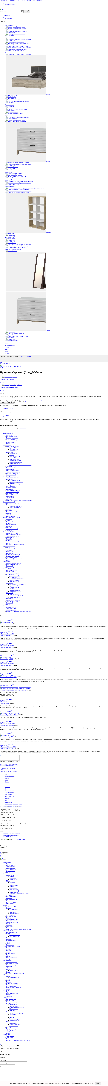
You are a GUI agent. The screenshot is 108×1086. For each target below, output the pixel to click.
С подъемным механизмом (17, 578)
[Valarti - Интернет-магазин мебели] (2, 9)
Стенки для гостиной (25, 39)
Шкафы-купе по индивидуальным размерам (18, 611)
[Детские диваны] (11, 29)
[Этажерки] (9, 340)
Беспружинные (14, 587)
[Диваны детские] (11, 120)
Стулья (13, 110)
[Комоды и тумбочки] (12, 43)
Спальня (7, 52)
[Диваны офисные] (11, 247)
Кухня (12, 106)
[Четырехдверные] (11, 176)
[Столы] (8, 238)
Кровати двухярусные (16, 482)
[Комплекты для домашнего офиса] (16, 188)
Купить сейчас (10, 402)
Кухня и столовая (9, 105)
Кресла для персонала (25, 244)
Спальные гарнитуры (25, 54)
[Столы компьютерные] (13, 164)
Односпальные (14, 480)
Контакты (7, 353)
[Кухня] (8, 106)
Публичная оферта (8, 836)
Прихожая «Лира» (5, 703)
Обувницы (16, 184)
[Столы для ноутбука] (12, 192)
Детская (7, 115)
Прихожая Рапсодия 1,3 (6, 737)
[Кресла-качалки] (11, 333)
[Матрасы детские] (11, 121)
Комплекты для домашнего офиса (35, 188)
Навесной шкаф (14, 456)
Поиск (25, 11)
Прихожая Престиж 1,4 (6, 635)
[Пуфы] (8, 35)
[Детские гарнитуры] (12, 117)
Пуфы (12, 35)
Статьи (7, 351)
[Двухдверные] (10, 173)
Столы (13, 238)
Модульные (13, 449)
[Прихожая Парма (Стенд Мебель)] (54, 713)
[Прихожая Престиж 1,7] (54, 663)
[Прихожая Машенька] (54, 622)
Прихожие (7, 180)
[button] (3, 620)
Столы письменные (23, 162)
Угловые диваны (21, 28)
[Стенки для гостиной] (12, 39)
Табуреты (15, 112)
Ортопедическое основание (17, 584)
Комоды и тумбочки (24, 43)
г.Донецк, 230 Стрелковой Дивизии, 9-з (10, 764)
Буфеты (8, 509)
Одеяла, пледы (10, 571)
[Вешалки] (9, 251)
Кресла (13, 32)
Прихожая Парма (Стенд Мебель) (9, 715)
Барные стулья (19, 113)
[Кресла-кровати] (11, 34)
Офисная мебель (9, 237)
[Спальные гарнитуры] (12, 54)
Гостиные (7, 37)
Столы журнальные (23, 46)
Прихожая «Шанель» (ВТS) (7, 748)
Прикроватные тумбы (25, 99)
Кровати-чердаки (14, 485)
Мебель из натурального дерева (13, 249)
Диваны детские (20, 120)
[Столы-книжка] (11, 50)
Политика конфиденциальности (11, 833)
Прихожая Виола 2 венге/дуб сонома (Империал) (13, 690)
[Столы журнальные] (12, 46)
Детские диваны (20, 29)
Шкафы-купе (8, 172)
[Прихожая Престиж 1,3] (54, 645)
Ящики (11, 455)
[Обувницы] (9, 184)
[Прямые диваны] (11, 27)
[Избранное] (1, 368)
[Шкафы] (9, 40)
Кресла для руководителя (28, 245)
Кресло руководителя (12, 556)
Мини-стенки (13, 450)
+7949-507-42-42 (34, 0)
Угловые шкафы (14, 463)
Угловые (14, 177)
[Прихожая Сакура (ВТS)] (54, 657)
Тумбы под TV (20, 42)
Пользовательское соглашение (11, 835)
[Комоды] (9, 98)
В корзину (3, 402)
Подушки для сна (14, 591)
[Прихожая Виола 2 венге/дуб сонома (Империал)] (54, 687)
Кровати (48, 94)
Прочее (8, 543)
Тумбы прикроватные (13, 490)
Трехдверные (18, 175)
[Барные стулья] (10, 113)
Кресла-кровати (20, 34)
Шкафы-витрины (15, 460)
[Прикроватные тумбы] (12, 99)
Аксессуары (10, 497)
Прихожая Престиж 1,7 (6, 665)
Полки (13, 168)
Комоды (14, 98)
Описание (6, 415)
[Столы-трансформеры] (12, 47)
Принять (98, 1083)
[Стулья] (8, 110)
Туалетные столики (23, 101)
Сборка (7, 347)
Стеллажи (15, 45)
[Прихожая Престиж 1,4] (54, 634)
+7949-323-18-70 (7, 0)
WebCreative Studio (20, 839)
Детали (5, 416)
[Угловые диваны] (11, 28)
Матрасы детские (21, 121)
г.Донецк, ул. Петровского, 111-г (8, 765)
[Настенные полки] (11, 49)
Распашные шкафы (16, 462)
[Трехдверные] (10, 175)
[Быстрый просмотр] (12, 620)
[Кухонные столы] (11, 107)
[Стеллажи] (9, 45)
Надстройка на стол (15, 549)
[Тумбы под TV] (11, 42)
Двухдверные (18, 173)
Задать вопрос (9, 408)
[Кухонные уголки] (11, 109)
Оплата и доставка (10, 345)
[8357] (2, 365)
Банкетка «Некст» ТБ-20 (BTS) (8, 677)
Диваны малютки (22, 31)
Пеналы (14, 243)
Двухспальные (14, 576)
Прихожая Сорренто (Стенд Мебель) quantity (12, 401)
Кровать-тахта (14, 483)
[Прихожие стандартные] (13, 181)
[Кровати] (26, 94)
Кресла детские (14, 541)
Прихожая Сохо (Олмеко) (7, 725)
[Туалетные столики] (12, 101)
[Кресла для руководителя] (13, 245)
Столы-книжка (20, 50)
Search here (3, 11)
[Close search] (1, 851)
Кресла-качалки (20, 333)
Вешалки (14, 251)
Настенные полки (22, 49)
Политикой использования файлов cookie (82, 1083)
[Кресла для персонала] (12, 244)
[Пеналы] (9, 243)
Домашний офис (9, 186)
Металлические (14, 580)
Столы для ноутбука (23, 192)
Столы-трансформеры (25, 47)
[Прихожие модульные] (12, 183)
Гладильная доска (11, 570)
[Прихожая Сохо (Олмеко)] (1, 377)
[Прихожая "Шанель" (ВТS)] (54, 747)
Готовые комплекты (15, 506)
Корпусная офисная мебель (14, 558)
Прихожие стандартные (26, 181)
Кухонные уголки (22, 109)
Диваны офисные (22, 247)
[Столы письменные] (12, 162)
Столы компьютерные (25, 164)
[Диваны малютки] (11, 31)
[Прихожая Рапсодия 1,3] (54, 735)
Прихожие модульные (25, 183)
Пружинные (13, 586)
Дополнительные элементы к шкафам (20, 465)
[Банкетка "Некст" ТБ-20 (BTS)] (54, 675)
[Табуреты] (9, 112)
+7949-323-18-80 (20, 0)
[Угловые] (9, 177)
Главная (7, 343)
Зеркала (48, 290)
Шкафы (14, 40)
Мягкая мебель (9, 25)
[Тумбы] (8, 233)
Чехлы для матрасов (15, 590)
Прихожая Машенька (6, 624)
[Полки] (8, 168)
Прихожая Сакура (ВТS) (6, 659)
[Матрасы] (9, 95)
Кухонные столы (21, 107)
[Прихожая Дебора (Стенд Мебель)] (1, 385)
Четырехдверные (21, 176)
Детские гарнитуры (23, 117)
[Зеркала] (26, 290)
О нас (6, 349)
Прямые (12, 448)
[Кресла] (8, 32)
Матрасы (14, 95)
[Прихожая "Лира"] (54, 701)
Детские (12, 588)
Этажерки (15, 340)
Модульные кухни (15, 507)
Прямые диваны (20, 27)
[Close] (0, 429)
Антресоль (13, 453)
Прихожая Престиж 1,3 (6, 647)
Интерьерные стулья (12, 503)
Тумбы (13, 233)
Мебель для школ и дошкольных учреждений (19, 500)
